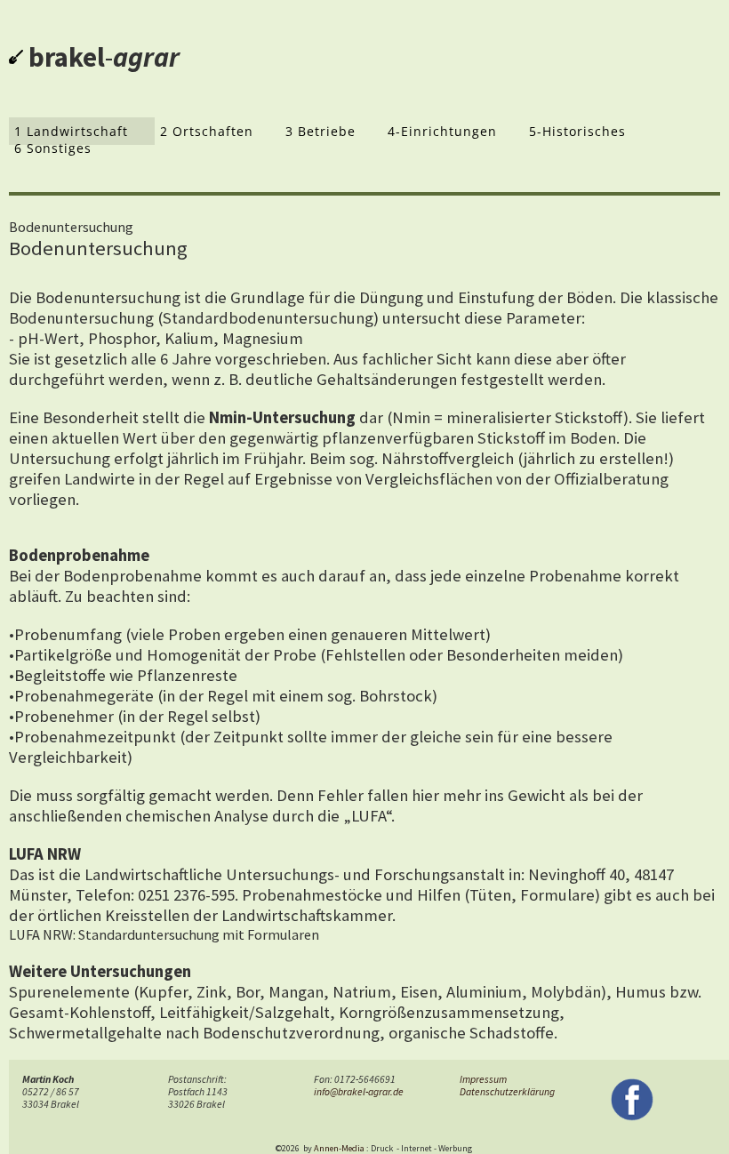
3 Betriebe (320, 131)
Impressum (483, 1079)
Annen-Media (339, 1148)
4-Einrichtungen (442, 131)
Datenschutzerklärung (507, 1092)
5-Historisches (577, 131)
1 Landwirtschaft (71, 131)
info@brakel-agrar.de (359, 1092)
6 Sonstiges (53, 148)
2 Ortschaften (206, 131)
